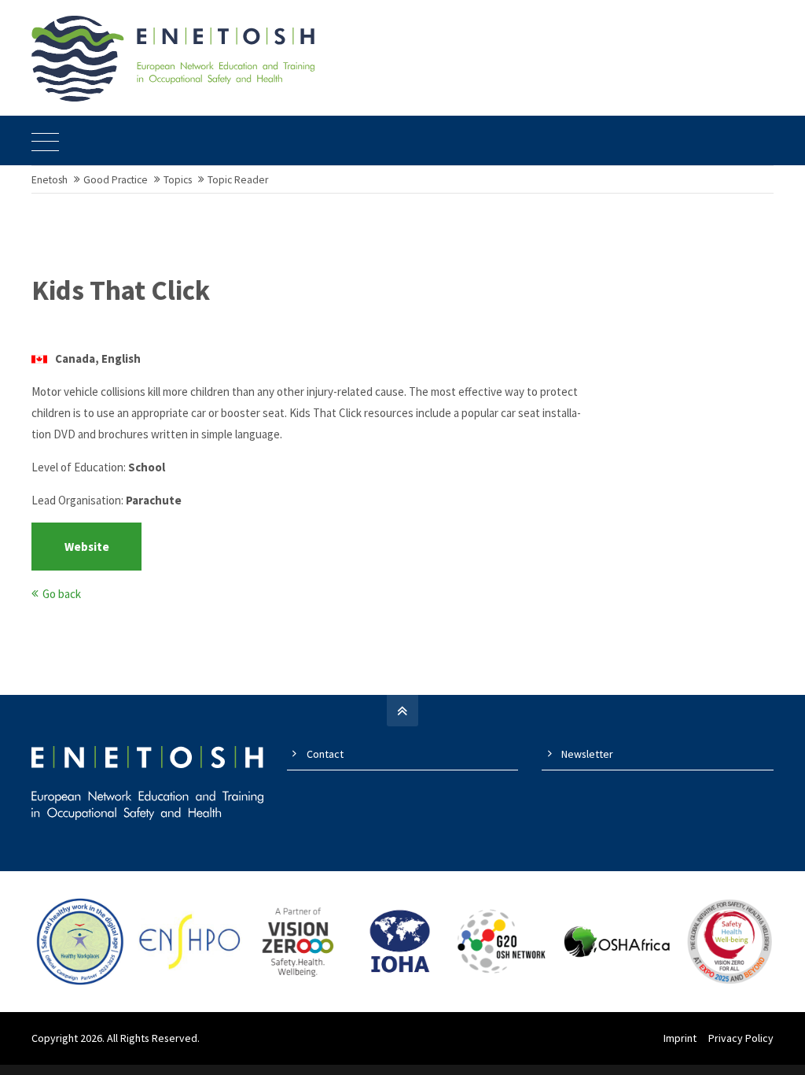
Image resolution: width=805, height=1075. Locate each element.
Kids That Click (120, 290)
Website (86, 546)
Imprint (680, 1038)
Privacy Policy (741, 1038)
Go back (61, 593)
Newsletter (587, 754)
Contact (325, 754)
